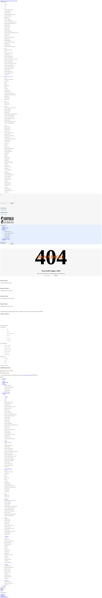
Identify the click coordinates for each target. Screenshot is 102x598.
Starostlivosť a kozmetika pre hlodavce (10, 121)
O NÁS (6, 360)
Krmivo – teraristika (7, 176)
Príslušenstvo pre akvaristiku (9, 554)
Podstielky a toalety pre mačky (9, 68)
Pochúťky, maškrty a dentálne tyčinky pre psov (11, 32)
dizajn (26, 375)
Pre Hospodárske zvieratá (10, 333)
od (31, 375)
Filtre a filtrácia (7, 545)
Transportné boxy (7, 137)
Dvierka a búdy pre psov (8, 15)
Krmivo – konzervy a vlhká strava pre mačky (11, 451)
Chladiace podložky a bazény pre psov (10, 14)
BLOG (6, 363)
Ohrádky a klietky (7, 29)
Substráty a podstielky (8, 179)
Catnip (6, 51)
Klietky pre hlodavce (8, 109)
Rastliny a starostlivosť (8, 149)
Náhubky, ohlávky (7, 417)
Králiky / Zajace (7, 85)
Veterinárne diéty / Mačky (8, 71)
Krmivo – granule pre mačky (9, 57)
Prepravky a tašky (7, 69)
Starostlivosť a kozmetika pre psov (10, 37)
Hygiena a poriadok (7, 18)
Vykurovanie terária (7, 182)
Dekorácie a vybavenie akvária (9, 148)
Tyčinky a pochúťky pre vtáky (9, 132)
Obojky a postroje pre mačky (9, 65)
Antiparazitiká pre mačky (8, 49)
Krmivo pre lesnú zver (8, 188)
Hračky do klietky (7, 126)
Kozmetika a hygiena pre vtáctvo (9, 135)
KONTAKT (6, 358)
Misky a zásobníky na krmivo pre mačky (10, 63)
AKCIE (6, 361)
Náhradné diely (7, 160)
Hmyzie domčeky (7, 97)
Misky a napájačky (7, 177)
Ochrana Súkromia (7, 236)
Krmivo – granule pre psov (8, 20)
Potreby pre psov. (7, 35)
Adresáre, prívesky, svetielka (9, 9)
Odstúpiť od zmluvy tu (4, 597)
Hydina (6, 82)
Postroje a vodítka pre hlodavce (9, 509)
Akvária (6, 145)
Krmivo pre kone (7, 102)
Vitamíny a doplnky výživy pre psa (10, 41)
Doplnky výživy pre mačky (9, 60)
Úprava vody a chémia (8, 166)
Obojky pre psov (7, 420)
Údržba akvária (7, 165)
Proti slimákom (7, 99)
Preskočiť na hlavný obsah (12, 0)
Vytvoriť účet (2, 594)
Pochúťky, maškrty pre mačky (9, 454)
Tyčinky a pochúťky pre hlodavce (9, 115)
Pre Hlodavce (8, 335)
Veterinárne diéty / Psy (8, 40)
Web (23, 375)
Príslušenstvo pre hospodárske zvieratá (10, 94)
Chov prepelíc (7, 80)
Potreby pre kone (7, 104)
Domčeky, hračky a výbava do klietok (10, 107)
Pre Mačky (7, 331)
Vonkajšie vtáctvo (7, 141)
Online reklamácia (7, 234)
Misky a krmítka (7, 112)
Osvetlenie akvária (7, 157)
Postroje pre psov (7, 34)
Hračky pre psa (7, 17)
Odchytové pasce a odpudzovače (9, 93)
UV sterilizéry (7, 168)
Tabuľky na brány (7, 38)
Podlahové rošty (7, 96)
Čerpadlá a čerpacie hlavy (8, 151)
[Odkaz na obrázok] (5, 309)
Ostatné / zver (7, 584)
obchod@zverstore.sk (5, 373)
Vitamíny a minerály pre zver (9, 190)
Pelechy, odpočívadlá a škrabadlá (9, 66)
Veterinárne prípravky (8, 140)
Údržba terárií (7, 185)
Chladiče (6, 154)
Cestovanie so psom (7, 12)
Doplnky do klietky (7, 520)
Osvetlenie (6, 180)
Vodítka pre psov (7, 43)
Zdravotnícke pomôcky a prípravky (10, 46)
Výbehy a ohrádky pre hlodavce (9, 515)
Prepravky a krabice (7, 512)
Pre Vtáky (7, 337)
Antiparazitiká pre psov (8, 11)
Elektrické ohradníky (8, 91)
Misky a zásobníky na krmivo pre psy (10, 23)
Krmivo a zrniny (7, 523)
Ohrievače (6, 548)
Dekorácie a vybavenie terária (9, 174)
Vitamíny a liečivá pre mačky (9, 72)
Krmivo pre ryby (7, 146)
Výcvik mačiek (7, 74)
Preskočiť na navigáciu (4, 0)
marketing (29, 375)
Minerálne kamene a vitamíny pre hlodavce (11, 113)
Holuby (6, 476)
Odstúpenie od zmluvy (8, 348)
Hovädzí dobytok (7, 90)
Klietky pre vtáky (7, 129)
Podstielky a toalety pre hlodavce (9, 118)
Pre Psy (7, 329)
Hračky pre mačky (7, 54)
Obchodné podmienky (8, 231)
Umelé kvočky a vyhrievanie (9, 79)
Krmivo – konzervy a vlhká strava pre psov (11, 21)
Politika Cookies (7, 237)
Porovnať (4, 585)
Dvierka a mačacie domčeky (9, 445)
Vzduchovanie (7, 551)
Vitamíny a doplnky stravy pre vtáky (10, 138)
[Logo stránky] (7, 202)
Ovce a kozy (6, 88)
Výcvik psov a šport (7, 44)
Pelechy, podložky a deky (8, 423)
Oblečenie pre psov (7, 26)
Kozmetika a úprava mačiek (9, 448)
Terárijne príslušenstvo (8, 576)
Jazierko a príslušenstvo (8, 169)
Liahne (6, 77)
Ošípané (6, 479)
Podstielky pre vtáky (8, 134)
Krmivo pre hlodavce (8, 110)
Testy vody (6, 163)
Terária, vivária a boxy (8, 173)
